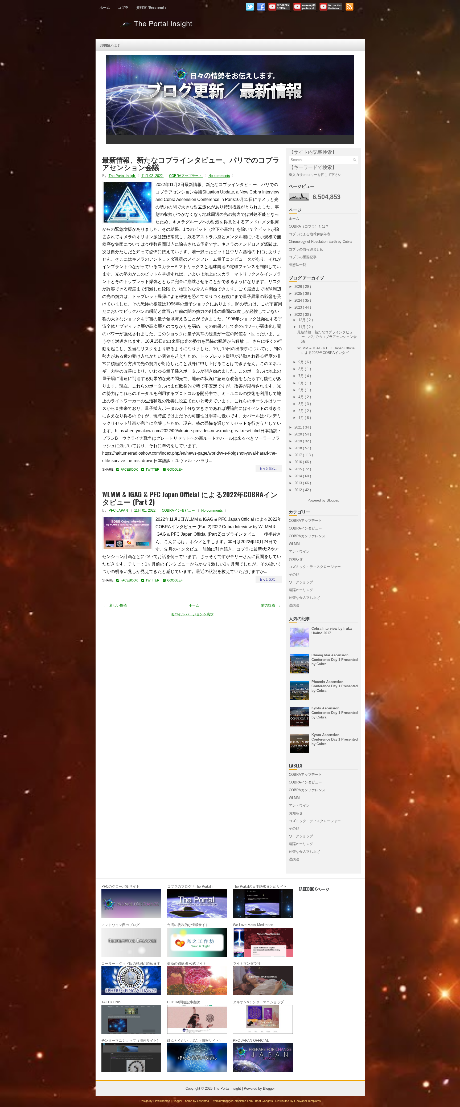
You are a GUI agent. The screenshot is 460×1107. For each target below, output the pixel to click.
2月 (301, 411)
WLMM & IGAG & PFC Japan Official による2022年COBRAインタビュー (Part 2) (190, 498)
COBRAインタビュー (179, 510)
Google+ (174, 469)
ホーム (105, 7)
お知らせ (296, 559)
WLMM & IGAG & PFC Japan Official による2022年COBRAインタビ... (326, 350)
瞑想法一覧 (297, 265)
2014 (298, 476)
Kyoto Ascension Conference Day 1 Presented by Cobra (334, 712)
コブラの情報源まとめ (306, 249)
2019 (298, 441)
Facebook (129, 469)
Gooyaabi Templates (307, 1100)
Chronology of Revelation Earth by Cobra (320, 242)
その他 (294, 574)
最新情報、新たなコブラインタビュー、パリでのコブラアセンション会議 (191, 163)
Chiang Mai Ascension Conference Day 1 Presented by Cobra (334, 659)
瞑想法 (294, 605)
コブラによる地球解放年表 (309, 234)
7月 (301, 376)
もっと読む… (268, 468)
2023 (298, 307)
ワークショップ (301, 582)
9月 (301, 362)
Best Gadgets (264, 1100)
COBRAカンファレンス (307, 536)
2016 (298, 462)
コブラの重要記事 (303, 257)
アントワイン (299, 552)
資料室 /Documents (151, 7)
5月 (301, 390)
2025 (298, 294)
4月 (301, 397)
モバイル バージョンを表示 (192, 614)
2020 (298, 434)
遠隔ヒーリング (301, 590)
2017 (298, 455)
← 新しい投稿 (115, 605)
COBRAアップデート (186, 176)
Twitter (152, 469)
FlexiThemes (162, 1100)
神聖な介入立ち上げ (304, 598)
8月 (301, 369)
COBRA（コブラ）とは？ (309, 226)
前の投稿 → (271, 605)
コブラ (123, 7)
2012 (298, 490)
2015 (298, 469)
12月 (302, 320)
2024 (298, 300)
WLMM (294, 544)
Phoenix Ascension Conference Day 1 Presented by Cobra (334, 686)
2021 (298, 427)
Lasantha (203, 1100)
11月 (302, 327)
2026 (298, 287)
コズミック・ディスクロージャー (315, 567)
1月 (301, 418)
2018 (298, 448)
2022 (298, 315)
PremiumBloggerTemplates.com (232, 1100)
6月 (301, 383)
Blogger (332, 500)
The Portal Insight (157, 26)
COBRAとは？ (110, 45)
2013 (298, 483)
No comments (219, 176)
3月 (301, 404)
